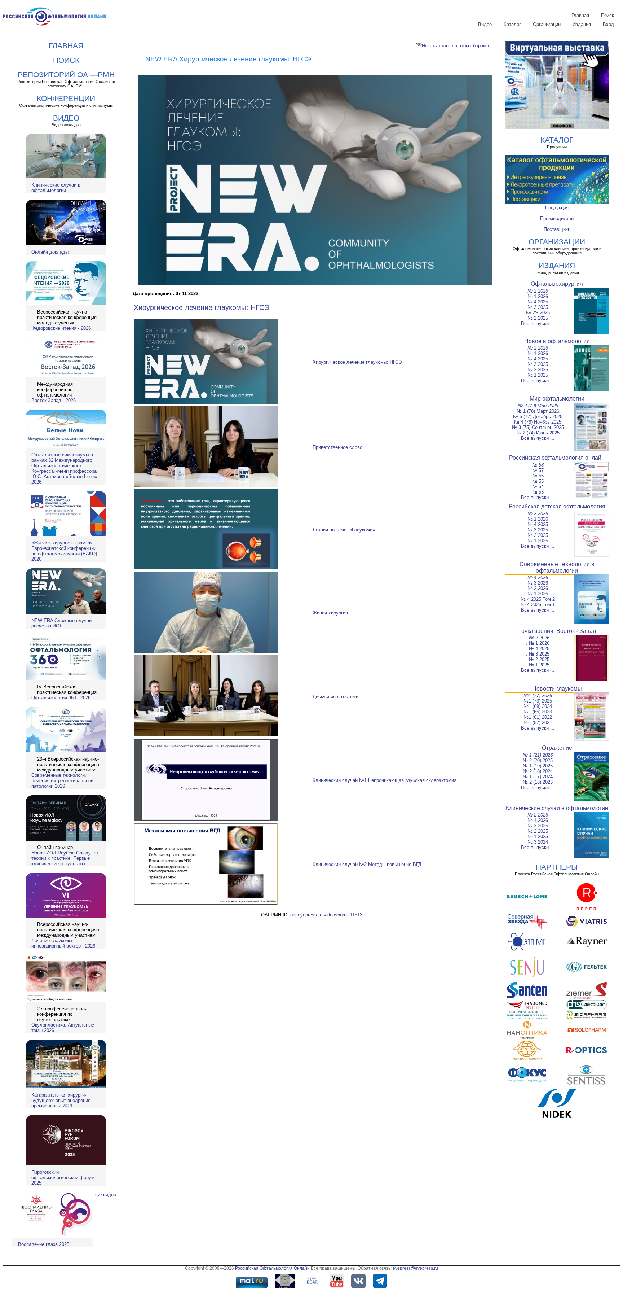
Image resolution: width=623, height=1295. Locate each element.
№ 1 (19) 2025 (538, 766)
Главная (580, 15)
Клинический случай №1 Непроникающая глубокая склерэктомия (384, 780)
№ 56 (538, 475)
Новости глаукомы (557, 689)
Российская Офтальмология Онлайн (272, 1268)
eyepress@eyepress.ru (415, 1268)
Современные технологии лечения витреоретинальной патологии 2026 (62, 781)
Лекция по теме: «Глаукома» (344, 530)
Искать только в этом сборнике (456, 45)
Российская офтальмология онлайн (557, 458)
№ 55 (538, 481)
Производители (557, 218)
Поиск (607, 15)
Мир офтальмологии (557, 398)
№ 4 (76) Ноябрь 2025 (537, 422)
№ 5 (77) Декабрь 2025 (537, 416)
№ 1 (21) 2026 (538, 755)
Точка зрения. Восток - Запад (557, 631)
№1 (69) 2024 (537, 706)
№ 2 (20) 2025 (538, 760)
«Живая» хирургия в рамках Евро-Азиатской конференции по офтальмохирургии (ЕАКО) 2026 (64, 551)
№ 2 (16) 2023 (538, 782)
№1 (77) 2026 (537, 695)
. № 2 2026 (537, 637)
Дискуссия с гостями (335, 696)
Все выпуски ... (537, 323)
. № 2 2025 (537, 659)
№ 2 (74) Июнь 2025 (538, 433)
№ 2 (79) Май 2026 (538, 405)
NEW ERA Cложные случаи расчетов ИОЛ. (61, 623)
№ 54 (538, 486)
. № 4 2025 (537, 648)
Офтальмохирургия (557, 284)
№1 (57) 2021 (537, 722)
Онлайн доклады (50, 252)
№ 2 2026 (537, 291)
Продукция (557, 207)
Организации (547, 24)
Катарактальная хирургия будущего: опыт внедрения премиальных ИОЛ (60, 1100)
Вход (608, 24)
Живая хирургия (330, 613)
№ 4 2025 (537, 302)
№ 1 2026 (537, 296)
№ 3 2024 (537, 842)
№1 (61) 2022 (537, 717)
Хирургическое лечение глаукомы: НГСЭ (201, 307)
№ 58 (538, 465)
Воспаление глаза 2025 (43, 1244)
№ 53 (538, 492)
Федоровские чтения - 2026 (61, 328)
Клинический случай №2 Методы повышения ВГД (367, 864)
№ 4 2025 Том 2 (538, 599)
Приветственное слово (337, 447)
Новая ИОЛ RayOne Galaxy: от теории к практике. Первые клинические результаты (64, 858)
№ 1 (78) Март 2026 (538, 411)
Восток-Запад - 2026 (53, 400)
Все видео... (106, 1194)
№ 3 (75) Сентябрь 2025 (538, 427)
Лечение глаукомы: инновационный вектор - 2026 (63, 943)
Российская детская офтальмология (557, 506)
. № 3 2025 (537, 654)
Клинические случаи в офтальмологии (55, 187)
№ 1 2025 (537, 375)
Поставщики (557, 229)
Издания (582, 24)
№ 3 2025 (537, 307)
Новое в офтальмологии (557, 341)
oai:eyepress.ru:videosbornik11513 (326, 915)
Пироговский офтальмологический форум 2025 (62, 1177)
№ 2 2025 (537, 318)
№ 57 (538, 470)
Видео (485, 24)
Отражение (557, 748)
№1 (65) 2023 (537, 711)
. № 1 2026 (537, 643)
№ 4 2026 (537, 577)
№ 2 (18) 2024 (538, 771)
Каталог (512, 24)
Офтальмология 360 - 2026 (60, 697)
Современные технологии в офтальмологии (557, 567)
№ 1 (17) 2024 (538, 776)
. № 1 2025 (537, 665)
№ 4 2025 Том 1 (538, 604)
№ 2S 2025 (538, 312)
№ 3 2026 (537, 583)
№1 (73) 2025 (537, 701)
